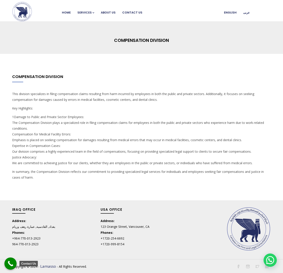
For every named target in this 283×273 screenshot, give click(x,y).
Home (66, 12)
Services (84, 12)
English (230, 12)
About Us (108, 12)
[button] (270, 260)
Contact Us (132, 12)
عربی (246, 12)
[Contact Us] (10, 263)
